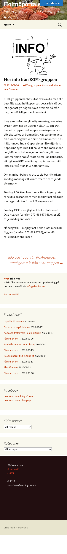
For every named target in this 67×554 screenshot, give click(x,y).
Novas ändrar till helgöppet (19, 355)
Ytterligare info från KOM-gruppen (36, 262)
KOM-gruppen (33, 85)
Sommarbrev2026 (11, 294)
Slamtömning (11, 367)
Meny (7, 24)
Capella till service (14, 321)
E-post (10, 473)
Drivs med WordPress (16, 527)
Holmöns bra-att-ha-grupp (18, 400)
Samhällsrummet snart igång (19, 344)
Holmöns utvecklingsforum (19, 396)
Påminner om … (12, 338)
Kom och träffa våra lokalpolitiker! (22, 333)
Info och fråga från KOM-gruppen (30, 257)
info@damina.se (36, 286)
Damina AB (13, 469)
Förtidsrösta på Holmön (17, 327)
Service (13, 89)
